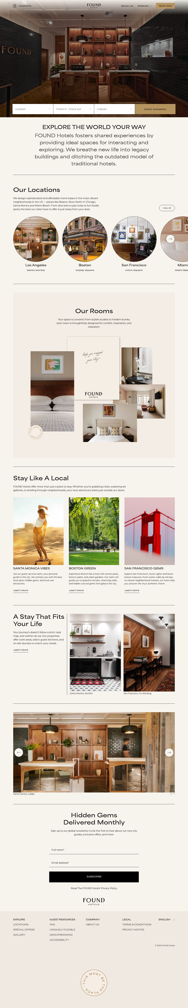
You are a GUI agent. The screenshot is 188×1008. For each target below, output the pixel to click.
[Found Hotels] (94, 5)
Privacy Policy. (109, 888)
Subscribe (94, 877)
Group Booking (61, 935)
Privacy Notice (133, 930)
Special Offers (24, 930)
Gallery (19, 935)
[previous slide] (18, 752)
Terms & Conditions (136, 925)
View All (167, 208)
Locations (20, 925)
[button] (73, 109)
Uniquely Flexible (62, 930)
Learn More (21, 590)
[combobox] (32, 109)
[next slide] (170, 239)
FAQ (52, 925)
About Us (127, 6)
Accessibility (59, 940)
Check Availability (155, 109)
